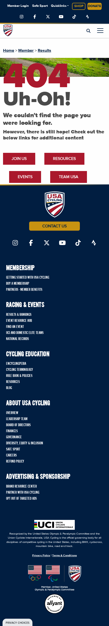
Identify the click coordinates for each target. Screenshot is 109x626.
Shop (78, 6)
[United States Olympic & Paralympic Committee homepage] (54, 578)
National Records (17, 339)
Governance (14, 437)
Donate (94, 6)
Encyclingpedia (16, 364)
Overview (12, 413)
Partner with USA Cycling (22, 492)
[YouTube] (61, 17)
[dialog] (17, 622)
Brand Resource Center (21, 486)
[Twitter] (47, 17)
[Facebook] (34, 17)
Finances (12, 431)
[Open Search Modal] (88, 31)
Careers (11, 455)
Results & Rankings (18, 315)
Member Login (18, 6)
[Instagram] (21, 17)
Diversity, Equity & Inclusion (24, 443)
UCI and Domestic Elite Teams (25, 333)
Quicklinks (58, 6)
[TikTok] (74, 17)
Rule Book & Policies (19, 376)
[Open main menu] (100, 30)
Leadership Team (16, 419)
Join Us (19, 159)
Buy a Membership (17, 283)
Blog (9, 388)
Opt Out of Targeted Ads (21, 498)
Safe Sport (40, 6)
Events (25, 177)
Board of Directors (18, 425)
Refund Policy (15, 461)
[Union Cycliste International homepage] (54, 525)
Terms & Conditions (64, 555)
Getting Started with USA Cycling (27, 277)
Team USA (68, 177)
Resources (64, 159)
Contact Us (54, 226)
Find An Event (15, 327)
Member (26, 51)
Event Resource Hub (19, 321)
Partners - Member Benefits (24, 290)
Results (44, 51)
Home (8, 51)
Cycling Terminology (19, 370)
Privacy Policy (41, 555)
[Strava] (87, 17)
